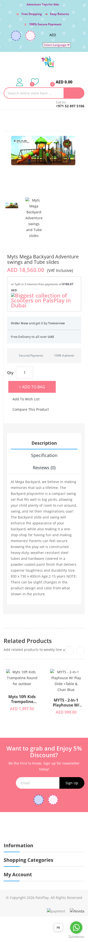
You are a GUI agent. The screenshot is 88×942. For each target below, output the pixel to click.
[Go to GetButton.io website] (76, 937)
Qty (10, 372)
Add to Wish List (26, 399)
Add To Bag (33, 387)
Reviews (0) (44, 468)
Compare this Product (30, 409)
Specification (44, 455)
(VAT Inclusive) (60, 270)
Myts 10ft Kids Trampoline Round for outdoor (22, 699)
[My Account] (19, 81)
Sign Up (72, 783)
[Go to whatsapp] (76, 927)
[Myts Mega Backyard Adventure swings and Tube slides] (12, 205)
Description (44, 443)
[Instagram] (30, 36)
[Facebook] (16, 36)
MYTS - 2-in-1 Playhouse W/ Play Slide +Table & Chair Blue (66, 703)
